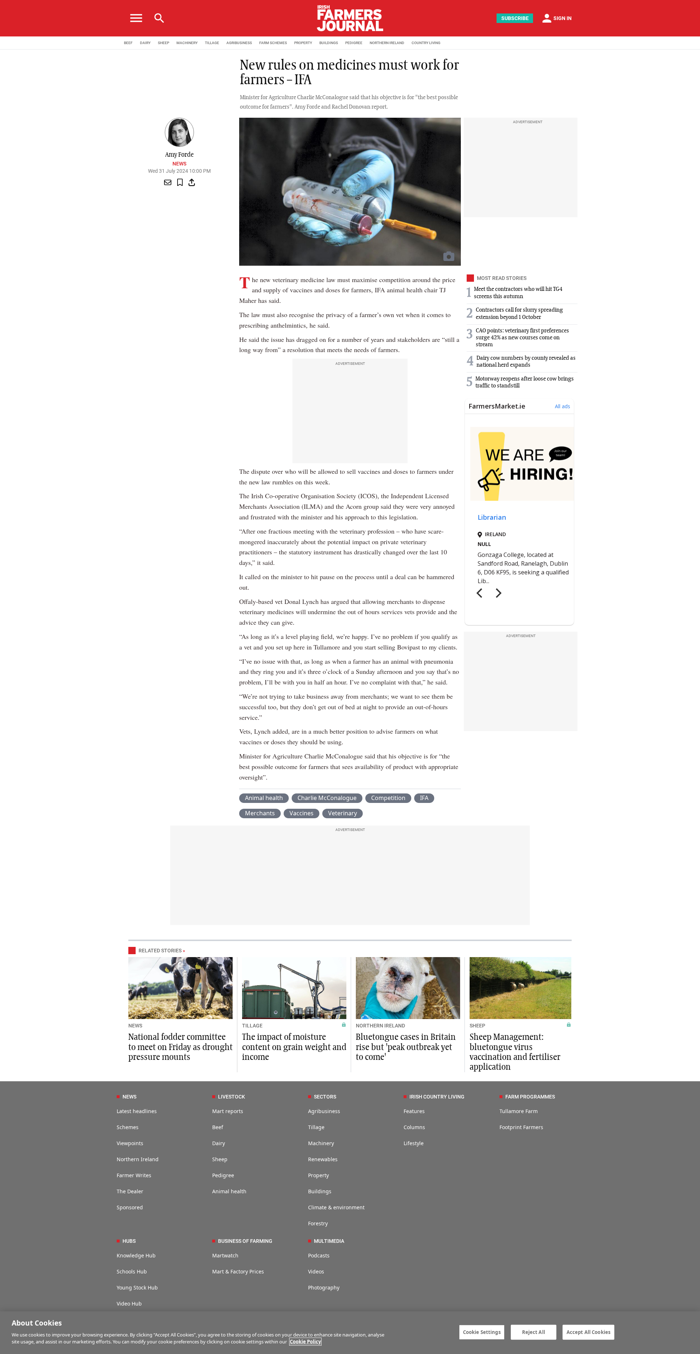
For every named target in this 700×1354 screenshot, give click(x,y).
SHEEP (163, 43)
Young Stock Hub (137, 1287)
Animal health (264, 798)
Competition (388, 798)
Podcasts (319, 1255)
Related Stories (160, 950)
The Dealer (130, 1191)
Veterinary (342, 813)
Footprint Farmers (521, 1127)
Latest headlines (137, 1111)
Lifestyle (414, 1143)
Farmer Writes (134, 1175)
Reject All (533, 1331)
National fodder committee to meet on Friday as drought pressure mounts (180, 1047)
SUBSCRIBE (515, 18)
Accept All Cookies (588, 1331)
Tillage (316, 1127)
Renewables (323, 1159)
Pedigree (223, 1175)
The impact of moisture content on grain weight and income (294, 1047)
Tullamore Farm (518, 1111)
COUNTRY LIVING (426, 43)
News (179, 164)
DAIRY (145, 43)
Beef (217, 1127)
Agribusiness (324, 1111)
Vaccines (301, 813)
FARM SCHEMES (273, 43)
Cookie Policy (305, 1341)
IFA (424, 798)
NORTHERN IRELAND (387, 43)
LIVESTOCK (231, 1097)
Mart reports (227, 1111)
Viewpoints (130, 1143)
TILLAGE (212, 43)
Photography (323, 1287)
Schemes (128, 1127)
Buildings (319, 1191)
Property (318, 1175)
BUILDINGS (328, 43)
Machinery (321, 1143)
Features (414, 1111)
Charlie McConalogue (327, 798)
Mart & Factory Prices (238, 1271)
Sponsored (130, 1207)
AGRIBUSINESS (239, 43)
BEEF (128, 43)
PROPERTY (303, 43)
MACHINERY (187, 43)
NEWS (135, 1026)
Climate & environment (336, 1207)
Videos (316, 1271)
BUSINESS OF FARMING (245, 1241)
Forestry (318, 1223)
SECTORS (325, 1097)
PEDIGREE (353, 43)
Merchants (260, 813)
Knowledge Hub (136, 1255)
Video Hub (129, 1303)
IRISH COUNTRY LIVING (436, 1097)
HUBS (129, 1241)
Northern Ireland (138, 1159)
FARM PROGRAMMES (530, 1097)
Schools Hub (132, 1271)
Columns (414, 1127)
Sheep (220, 1159)
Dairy (218, 1143)
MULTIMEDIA (329, 1241)
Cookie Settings (482, 1331)
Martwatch (225, 1255)
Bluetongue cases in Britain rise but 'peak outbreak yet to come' (406, 1047)
